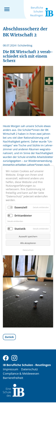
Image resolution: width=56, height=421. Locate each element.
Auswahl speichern (28, 236)
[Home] (13, 390)
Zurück (9, 337)
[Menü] (6, 9)
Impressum (10, 369)
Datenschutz (29, 369)
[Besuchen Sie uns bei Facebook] (6, 358)
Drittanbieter (23, 215)
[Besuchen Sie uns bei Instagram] (14, 358)
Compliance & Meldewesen (21, 373)
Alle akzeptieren (28, 242)
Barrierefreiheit (13, 378)
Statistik (20, 228)
